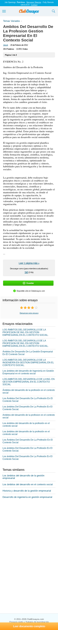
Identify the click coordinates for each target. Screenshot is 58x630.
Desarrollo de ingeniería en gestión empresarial (27, 497)
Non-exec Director (33, 2)
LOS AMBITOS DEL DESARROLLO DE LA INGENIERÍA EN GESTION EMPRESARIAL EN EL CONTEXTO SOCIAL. (28, 362)
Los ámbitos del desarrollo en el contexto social (28, 484)
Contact (34, 5)
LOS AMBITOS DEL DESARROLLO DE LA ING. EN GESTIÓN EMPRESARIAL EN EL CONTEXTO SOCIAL (29, 382)
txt (26, 272)
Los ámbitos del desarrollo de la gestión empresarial (23, 476)
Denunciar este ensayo (29, 313)
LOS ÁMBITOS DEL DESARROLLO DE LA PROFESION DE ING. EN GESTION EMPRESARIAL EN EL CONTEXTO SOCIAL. (25, 332)
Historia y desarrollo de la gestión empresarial (27, 490)
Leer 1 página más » (29, 263)
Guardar (30, 283)
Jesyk (5, 45)
